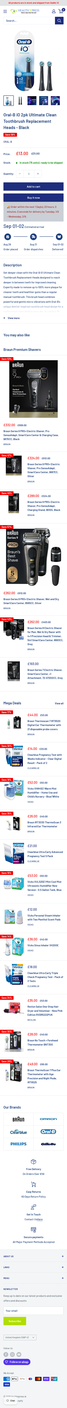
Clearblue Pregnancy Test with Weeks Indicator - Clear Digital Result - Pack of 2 (44, 758)
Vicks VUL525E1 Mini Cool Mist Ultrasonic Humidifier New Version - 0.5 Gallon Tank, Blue (44, 885)
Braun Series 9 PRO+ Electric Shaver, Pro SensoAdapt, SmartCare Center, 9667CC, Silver (43, 470)
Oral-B (7, 141)
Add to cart (33, 186)
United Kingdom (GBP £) (17, 1337)
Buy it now (33, 197)
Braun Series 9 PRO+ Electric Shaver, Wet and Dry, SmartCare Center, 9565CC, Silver (31, 601)
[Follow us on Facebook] (5, 1354)
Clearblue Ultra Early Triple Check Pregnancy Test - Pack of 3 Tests (45, 977)
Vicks (30, 801)
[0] (61, 11)
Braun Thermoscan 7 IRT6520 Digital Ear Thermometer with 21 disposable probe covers (44, 725)
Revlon (31, 1020)
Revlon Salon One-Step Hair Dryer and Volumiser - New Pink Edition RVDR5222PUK (45, 1010)
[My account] (53, 11)
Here (40, 1219)
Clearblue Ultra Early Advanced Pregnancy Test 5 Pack (45, 853)
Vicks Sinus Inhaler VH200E (43, 945)
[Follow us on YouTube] (18, 1354)
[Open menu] (5, 11)
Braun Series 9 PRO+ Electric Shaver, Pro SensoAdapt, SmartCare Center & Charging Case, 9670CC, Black (31, 435)
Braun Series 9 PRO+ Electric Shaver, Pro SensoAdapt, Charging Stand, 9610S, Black (43, 506)
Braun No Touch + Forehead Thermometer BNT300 (42, 1042)
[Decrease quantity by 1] (19, 173)
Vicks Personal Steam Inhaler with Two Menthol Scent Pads (43, 917)
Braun (6, 444)
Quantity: (8, 173)
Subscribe (15, 1321)
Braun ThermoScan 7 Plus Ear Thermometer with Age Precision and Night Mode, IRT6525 (44, 1076)
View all (59, 703)
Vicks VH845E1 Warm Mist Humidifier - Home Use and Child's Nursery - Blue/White (43, 792)
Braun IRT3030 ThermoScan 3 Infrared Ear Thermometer (44, 824)
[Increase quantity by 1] (38, 173)
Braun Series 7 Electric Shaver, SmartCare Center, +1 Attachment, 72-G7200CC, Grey (45, 674)
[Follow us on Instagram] (12, 1354)
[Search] (59, 20)
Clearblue (33, 768)
